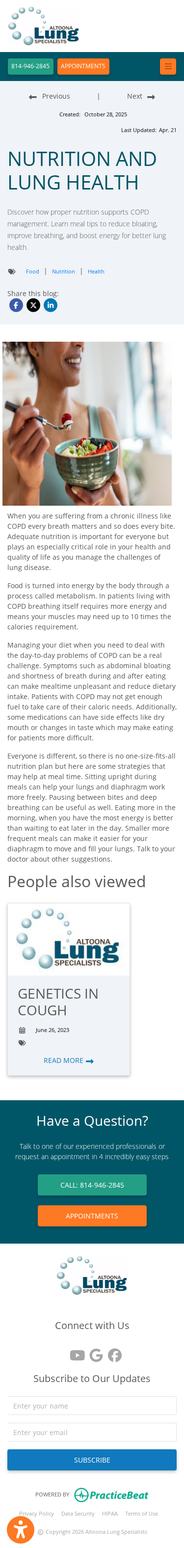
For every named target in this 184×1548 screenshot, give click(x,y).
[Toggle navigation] (168, 66)
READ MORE (64, 1060)
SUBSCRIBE (92, 1460)
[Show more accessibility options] (20, 1530)
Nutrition (63, 271)
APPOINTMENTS (83, 66)
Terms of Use (141, 1513)
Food (32, 271)
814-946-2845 (30, 66)
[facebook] (110, 1352)
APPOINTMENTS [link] (92, 1216)
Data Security (78, 1513)
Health (96, 271)
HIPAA (110, 1513)
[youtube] (73, 1352)
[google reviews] (92, 1352)
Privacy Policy (36, 1513)
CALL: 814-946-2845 (92, 1185)
